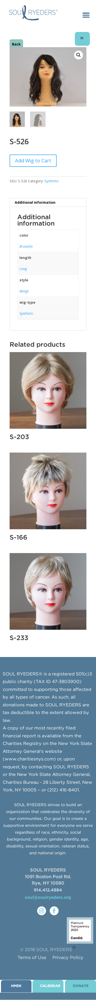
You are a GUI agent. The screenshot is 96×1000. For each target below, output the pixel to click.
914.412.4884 (48, 890)
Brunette (26, 246)
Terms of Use (31, 958)
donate (80, 986)
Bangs (24, 291)
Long (23, 268)
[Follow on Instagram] (41, 910)
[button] (78, 55)
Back (16, 44)
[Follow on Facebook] (54, 910)
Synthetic (51, 181)
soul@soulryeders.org (48, 898)
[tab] (48, 202)
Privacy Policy (67, 958)
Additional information (35, 202)
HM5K (16, 986)
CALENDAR (50, 986)
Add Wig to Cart (33, 160)
